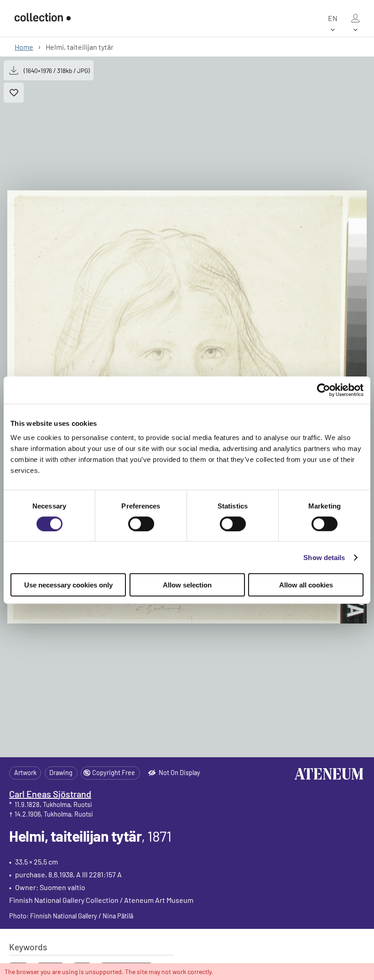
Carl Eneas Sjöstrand (50, 793)
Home (24, 46)
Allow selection (187, 585)
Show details (324, 557)
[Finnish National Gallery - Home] (42, 18)
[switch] (141, 523)
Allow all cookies (306, 585)
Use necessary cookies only (68, 585)
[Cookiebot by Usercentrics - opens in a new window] (324, 390)
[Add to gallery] (14, 93)
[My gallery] (355, 18)
